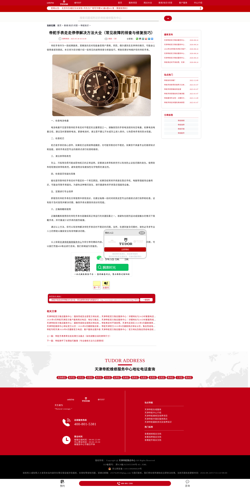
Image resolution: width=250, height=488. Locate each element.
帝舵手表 (181, 129)
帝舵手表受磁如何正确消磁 (174, 94)
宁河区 (180, 377)
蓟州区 (189, 377)
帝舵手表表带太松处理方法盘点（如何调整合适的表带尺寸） (83, 336)
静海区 (171, 377)
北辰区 (144, 377)
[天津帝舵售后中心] (50, 3)
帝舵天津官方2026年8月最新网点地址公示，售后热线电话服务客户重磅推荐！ (138, 326)
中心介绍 (198, 3)
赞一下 (97, 288)
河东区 (81, 377)
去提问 (106, 288)
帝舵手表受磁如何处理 (172, 89)
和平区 (72, 377)
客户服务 (183, 3)
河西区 (90, 377)
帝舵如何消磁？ (170, 80)
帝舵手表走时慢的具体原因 (174, 102)
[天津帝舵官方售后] (77, 2)
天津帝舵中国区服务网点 (156, 419)
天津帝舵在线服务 (153, 409)
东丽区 (126, 377)
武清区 (153, 377)
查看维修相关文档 (153, 434)
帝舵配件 (181, 133)
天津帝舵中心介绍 (153, 413)
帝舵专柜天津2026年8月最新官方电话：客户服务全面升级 (74, 329)
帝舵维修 (181, 121)
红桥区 (117, 377)
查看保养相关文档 (153, 437)
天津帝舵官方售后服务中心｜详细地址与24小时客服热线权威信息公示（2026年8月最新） (143, 320)
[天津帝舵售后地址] (64, 3)
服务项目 (133, 3)
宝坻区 (162, 377)
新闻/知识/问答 (165, 3)
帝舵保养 (181, 125)
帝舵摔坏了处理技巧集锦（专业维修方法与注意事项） (80, 341)
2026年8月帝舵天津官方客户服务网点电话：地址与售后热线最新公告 (79, 320)
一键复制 (146, 300)
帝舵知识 (84, 25)
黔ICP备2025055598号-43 (128, 465)
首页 (120, 3)
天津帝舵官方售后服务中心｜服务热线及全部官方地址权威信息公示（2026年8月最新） (87, 316)
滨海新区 (62, 377)
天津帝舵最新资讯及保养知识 (158, 422)
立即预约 (125, 249)
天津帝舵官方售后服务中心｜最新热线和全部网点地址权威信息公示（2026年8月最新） (87, 323)
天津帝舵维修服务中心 (71, 242)
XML (144, 465)
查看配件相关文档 (153, 440)
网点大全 (148, 3)
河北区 (108, 377)
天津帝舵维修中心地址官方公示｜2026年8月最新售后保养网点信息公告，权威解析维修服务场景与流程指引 (96, 326)
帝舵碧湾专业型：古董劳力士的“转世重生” (175, 98)
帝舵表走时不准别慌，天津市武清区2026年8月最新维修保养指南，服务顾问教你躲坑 (141, 323)
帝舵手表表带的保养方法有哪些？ (175, 85)
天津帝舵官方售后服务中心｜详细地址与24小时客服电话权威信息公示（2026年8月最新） (143, 316)
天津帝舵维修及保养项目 (156, 416)
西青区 (135, 377)
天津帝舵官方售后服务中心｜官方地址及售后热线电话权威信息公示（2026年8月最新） (142, 329)
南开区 (99, 377)
